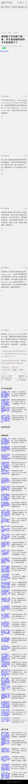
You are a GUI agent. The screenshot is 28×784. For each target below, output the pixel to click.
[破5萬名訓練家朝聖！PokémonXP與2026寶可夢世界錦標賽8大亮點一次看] (6, 529)
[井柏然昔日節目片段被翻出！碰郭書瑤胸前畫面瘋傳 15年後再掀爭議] (6, 561)
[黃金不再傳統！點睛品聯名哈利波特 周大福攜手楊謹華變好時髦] (6, 505)
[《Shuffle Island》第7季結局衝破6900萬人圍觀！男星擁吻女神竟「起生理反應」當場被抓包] (6, 775)
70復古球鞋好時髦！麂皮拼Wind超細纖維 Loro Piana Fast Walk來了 (19, 616)
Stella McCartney (6, 369)
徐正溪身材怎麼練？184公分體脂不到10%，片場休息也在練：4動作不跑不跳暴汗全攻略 (19, 673)
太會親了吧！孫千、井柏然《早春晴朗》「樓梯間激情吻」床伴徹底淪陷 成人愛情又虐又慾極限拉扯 (19, 657)
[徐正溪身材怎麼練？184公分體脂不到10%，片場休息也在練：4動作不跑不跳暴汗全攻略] (6, 672)
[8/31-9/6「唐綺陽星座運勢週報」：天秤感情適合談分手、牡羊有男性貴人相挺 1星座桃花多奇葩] (6, 584)
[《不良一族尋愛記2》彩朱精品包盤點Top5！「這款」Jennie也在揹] (6, 688)
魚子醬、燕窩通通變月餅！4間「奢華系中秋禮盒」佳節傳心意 (18, 600)
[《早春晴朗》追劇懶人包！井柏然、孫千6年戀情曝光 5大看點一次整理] (6, 759)
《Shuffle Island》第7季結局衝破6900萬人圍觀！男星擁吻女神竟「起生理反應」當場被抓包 (19, 775)
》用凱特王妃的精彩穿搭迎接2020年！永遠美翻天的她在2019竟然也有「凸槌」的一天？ (14, 353)
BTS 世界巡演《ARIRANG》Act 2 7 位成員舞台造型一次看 (18, 720)
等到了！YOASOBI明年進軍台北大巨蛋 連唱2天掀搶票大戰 (19, 520)
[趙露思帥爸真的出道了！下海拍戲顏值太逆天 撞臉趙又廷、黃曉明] (6, 743)
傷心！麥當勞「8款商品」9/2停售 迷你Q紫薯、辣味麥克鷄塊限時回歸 (19, 536)
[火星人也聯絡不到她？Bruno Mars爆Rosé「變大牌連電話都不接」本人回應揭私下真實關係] (6, 712)
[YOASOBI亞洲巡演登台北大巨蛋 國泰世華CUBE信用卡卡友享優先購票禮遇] (6, 457)
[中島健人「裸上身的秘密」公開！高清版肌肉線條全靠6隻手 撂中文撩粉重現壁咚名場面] (6, 394)
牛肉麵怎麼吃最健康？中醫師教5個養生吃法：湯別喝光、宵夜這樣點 (18, 544)
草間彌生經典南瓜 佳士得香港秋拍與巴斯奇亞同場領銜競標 (19, 640)
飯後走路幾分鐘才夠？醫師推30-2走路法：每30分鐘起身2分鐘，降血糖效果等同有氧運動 (18, 497)
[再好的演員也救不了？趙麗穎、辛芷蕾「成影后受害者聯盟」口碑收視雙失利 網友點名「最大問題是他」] (6, 680)
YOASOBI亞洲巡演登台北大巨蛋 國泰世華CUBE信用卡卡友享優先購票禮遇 (19, 456)
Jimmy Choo (15, 367)
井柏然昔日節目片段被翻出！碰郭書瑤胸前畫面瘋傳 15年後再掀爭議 (18, 560)
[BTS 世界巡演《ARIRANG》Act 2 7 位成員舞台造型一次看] (6, 720)
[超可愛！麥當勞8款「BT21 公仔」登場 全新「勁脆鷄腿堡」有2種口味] (6, 553)
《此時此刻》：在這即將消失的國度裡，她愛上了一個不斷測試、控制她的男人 (18, 625)
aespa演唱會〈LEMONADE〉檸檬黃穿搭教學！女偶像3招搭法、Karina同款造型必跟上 (19, 578)
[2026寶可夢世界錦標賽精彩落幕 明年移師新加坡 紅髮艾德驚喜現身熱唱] (6, 449)
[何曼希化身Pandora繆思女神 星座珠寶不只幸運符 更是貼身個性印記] (6, 481)
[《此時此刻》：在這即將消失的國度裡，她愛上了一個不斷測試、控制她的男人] (6, 624)
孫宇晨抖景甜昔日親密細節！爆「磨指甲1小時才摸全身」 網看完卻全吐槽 (18, 593)
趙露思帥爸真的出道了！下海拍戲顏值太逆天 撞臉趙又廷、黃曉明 (19, 743)
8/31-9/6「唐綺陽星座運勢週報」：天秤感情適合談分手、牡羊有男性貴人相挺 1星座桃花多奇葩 (19, 585)
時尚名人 (7, 7)
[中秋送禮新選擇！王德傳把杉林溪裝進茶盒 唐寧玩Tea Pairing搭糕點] (6, 608)
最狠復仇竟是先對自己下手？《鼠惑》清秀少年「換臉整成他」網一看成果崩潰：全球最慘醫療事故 (18, 403)
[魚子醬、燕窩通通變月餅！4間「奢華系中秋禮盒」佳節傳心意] (6, 600)
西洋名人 (16, 32)
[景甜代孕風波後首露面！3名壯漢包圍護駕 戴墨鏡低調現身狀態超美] (6, 696)
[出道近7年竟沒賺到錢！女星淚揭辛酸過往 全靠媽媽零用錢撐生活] (6, 410)
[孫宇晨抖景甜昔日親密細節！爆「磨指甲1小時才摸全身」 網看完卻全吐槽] (6, 592)
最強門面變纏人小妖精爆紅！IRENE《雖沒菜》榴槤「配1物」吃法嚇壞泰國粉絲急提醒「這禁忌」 (18, 767)
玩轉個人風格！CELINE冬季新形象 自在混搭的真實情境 (19, 648)
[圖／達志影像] (14, 73)
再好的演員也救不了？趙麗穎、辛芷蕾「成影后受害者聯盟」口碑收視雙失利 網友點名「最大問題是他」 (19, 682)
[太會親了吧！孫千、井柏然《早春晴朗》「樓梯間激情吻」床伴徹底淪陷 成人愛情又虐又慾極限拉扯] (6, 656)
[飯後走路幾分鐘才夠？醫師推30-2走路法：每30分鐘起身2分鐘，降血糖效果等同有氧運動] (6, 497)
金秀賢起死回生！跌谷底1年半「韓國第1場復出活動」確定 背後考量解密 (19, 664)
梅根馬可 (15, 369)
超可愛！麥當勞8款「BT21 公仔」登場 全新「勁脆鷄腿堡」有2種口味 (18, 553)
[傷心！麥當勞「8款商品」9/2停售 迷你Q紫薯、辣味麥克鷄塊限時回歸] (6, 537)
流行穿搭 (14, 7)
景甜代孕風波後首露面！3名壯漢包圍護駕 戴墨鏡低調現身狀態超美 (18, 696)
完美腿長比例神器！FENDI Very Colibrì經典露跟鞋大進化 (18, 472)
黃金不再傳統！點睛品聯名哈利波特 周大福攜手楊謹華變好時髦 (19, 504)
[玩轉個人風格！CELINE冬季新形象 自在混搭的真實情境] (6, 648)
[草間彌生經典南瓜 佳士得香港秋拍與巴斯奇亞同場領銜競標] (6, 640)
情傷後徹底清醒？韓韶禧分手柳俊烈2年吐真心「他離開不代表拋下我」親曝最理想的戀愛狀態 (18, 705)
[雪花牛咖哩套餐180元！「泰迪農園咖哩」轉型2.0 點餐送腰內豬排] (6, 632)
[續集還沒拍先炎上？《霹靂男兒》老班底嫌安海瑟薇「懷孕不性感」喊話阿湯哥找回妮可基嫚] (6, 569)
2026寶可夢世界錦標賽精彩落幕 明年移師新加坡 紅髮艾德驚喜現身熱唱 (19, 448)
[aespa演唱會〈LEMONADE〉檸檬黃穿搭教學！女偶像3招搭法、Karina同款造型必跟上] (6, 576)
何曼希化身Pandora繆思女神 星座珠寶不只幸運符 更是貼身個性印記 (19, 480)
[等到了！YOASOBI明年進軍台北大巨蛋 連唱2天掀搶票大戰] (6, 521)
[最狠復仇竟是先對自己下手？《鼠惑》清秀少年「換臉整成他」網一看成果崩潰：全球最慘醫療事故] (6, 402)
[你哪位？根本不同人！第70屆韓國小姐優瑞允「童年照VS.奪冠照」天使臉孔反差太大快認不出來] (6, 418)
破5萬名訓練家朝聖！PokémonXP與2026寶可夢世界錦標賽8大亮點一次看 (19, 529)
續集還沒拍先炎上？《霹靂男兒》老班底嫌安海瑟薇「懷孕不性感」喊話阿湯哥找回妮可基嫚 (18, 569)
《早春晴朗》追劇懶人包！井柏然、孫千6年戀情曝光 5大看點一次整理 (18, 758)
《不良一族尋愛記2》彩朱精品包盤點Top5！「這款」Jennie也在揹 (18, 688)
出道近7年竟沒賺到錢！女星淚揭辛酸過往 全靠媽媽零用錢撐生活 (18, 410)
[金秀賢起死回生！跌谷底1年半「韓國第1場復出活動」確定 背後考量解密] (6, 664)
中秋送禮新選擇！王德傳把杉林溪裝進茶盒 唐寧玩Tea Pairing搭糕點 (19, 608)
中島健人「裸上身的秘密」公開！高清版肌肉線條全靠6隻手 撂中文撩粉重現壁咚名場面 (18, 394)
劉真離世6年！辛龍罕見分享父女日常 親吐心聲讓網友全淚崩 (18, 750)
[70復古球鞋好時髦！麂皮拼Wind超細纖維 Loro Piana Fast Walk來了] (6, 616)
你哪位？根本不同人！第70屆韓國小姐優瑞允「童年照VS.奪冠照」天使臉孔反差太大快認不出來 (19, 418)
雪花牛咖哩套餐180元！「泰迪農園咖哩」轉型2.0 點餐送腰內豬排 (18, 632)
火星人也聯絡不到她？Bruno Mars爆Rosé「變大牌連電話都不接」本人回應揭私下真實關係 (18, 713)
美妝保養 (21, 7)
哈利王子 (21, 369)
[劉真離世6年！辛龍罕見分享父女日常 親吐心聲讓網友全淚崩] (6, 751)
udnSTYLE (4, 32)
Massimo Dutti (5, 367)
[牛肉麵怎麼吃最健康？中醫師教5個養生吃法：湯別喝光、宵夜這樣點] (6, 545)
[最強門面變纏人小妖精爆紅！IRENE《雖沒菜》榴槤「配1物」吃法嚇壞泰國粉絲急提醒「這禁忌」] (6, 767)
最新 (2, 7)
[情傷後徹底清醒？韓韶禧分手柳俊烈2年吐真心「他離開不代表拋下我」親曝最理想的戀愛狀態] (6, 704)
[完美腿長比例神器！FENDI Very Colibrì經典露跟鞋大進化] (6, 473)
